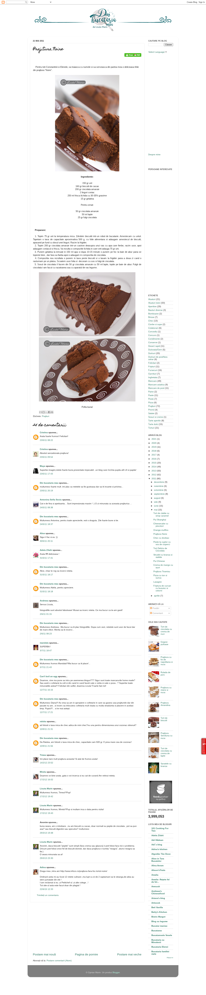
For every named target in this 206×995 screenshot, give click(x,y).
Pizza (150, 402)
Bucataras (156, 930)
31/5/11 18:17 (46, 575)
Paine (151, 392)
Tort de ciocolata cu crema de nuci (166, 630)
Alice (42, 533)
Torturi (151, 428)
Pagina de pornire (86, 954)
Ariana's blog (158, 898)
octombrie (159, 490)
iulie (156, 502)
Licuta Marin (46, 789)
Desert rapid (154, 346)
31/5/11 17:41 (46, 558)
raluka (43, 721)
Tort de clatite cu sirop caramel (161, 514)
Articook (155, 903)
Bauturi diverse (155, 310)
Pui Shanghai (159, 520)
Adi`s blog (156, 845)
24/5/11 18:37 (46, 524)
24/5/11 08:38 (46, 507)
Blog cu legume (159, 921)
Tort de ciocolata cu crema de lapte (166, 752)
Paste (151, 395)
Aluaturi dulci (154, 303)
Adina (43, 867)
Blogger (116, 972)
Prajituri (45, 416)
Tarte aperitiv (154, 421)
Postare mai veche (129, 954)
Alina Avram (157, 865)
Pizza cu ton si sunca (160, 576)
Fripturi (151, 366)
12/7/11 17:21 (46, 712)
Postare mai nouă (44, 954)
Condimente (154, 339)
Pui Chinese (159, 561)
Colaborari (153, 328)
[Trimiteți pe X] (46, 412)
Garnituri (152, 374)
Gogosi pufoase (164, 643)
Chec (150, 321)
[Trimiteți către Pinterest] (52, 412)
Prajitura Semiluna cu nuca (166, 735)
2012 (154, 475)
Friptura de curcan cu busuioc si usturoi (162, 588)
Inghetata (152, 377)
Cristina (44, 432)
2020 (154, 443)
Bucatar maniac (159, 926)
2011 (154, 478)
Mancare (152, 381)
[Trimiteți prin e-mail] (40, 412)
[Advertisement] (87, 927)
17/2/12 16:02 (46, 779)
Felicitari (152, 363)
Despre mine (154, 154)
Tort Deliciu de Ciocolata (160, 549)
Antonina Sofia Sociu (51, 500)
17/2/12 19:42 (46, 796)
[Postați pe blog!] (43, 412)
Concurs (152, 335)
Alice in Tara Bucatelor (157, 860)
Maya (42, 466)
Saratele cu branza (166, 765)
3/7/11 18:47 (46, 650)
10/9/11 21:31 (46, 729)
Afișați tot (170, 957)
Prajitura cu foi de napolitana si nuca (167, 661)
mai (156, 510)
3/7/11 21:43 (46, 667)
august (157, 498)
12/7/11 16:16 (46, 690)
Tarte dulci (153, 424)
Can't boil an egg (48, 676)
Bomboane (153, 314)
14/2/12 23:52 (46, 763)
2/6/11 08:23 (46, 634)
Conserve (152, 342)
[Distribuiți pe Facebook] (49, 412)
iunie (156, 506)
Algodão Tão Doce (161, 854)
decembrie (159, 482)
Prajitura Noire (160, 534)
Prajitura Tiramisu (161, 571)
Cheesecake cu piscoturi (160, 524)
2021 (154, 439)
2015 (154, 463)
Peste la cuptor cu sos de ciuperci (162, 543)
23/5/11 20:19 (46, 491)
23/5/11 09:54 (46, 457)
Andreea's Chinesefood (158, 892)
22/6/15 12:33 (46, 889)
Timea (43, 755)
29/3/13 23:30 (46, 858)
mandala (44, 643)
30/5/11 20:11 (46, 541)
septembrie (159, 494)
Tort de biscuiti (164, 719)
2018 (154, 451)
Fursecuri (152, 370)
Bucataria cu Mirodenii (157, 941)
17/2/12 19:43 (46, 813)
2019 (154, 447)
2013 (154, 471)
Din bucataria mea (49, 483)
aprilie (157, 596)
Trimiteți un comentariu (48, 895)
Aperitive (152, 306)
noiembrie (159, 486)
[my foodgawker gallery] (160, 803)
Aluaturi (151, 299)
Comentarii (157, 613)
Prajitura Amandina (165, 704)
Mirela (43, 772)
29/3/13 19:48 (46, 833)
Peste (151, 399)
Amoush (155, 886)
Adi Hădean (157, 840)
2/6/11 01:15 (46, 614)
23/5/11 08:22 (46, 440)
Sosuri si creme (155, 417)
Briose (151, 317)
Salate (151, 413)
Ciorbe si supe (155, 324)
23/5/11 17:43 (46, 474)
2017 (154, 455)
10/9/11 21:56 (46, 746)
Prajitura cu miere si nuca (166, 690)
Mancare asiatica (156, 385)
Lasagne (157, 582)
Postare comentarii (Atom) (59, 960)
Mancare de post (156, 388)
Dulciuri (151, 353)
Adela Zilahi (46, 550)
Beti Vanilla (157, 907)
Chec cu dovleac (161, 538)
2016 (154, 459)
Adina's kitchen (159, 849)
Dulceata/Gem (155, 350)
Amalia (154, 875)
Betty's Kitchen (159, 912)
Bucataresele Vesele (161, 935)
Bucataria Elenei (159, 947)
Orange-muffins (160, 530)
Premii (151, 410)
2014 (154, 467)
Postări (155, 608)
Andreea (44, 601)
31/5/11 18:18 (46, 591)
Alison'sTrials (158, 870)
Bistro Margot (158, 917)
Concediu (152, 332)
